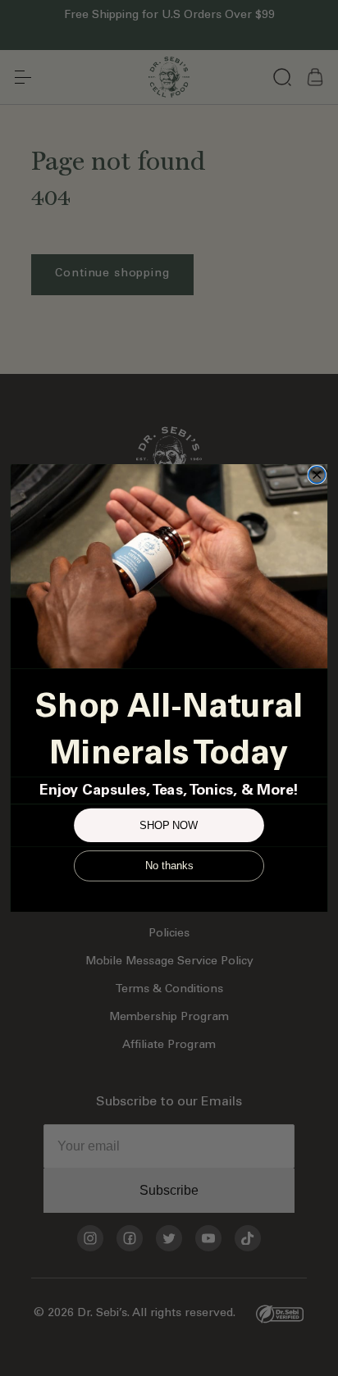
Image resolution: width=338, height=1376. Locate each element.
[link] (169, 566)
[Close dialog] (317, 475)
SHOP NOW (168, 825)
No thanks (169, 866)
